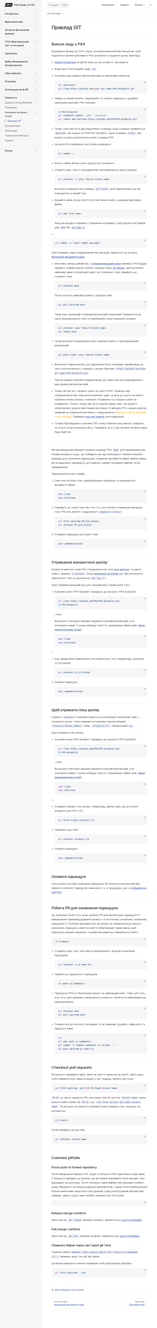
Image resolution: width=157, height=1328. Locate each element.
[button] (35, 13)
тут (93, 68)
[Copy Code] (142, 85)
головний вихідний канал (106, 263)
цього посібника (132, 1219)
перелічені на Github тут (108, 573)
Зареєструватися (65, 62)
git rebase (118, 267)
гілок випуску (121, 569)
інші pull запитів (95, 416)
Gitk (62, 227)
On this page (54, 13)
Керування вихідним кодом (68, 256)
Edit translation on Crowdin (69, 1290)
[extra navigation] (150, 5)
